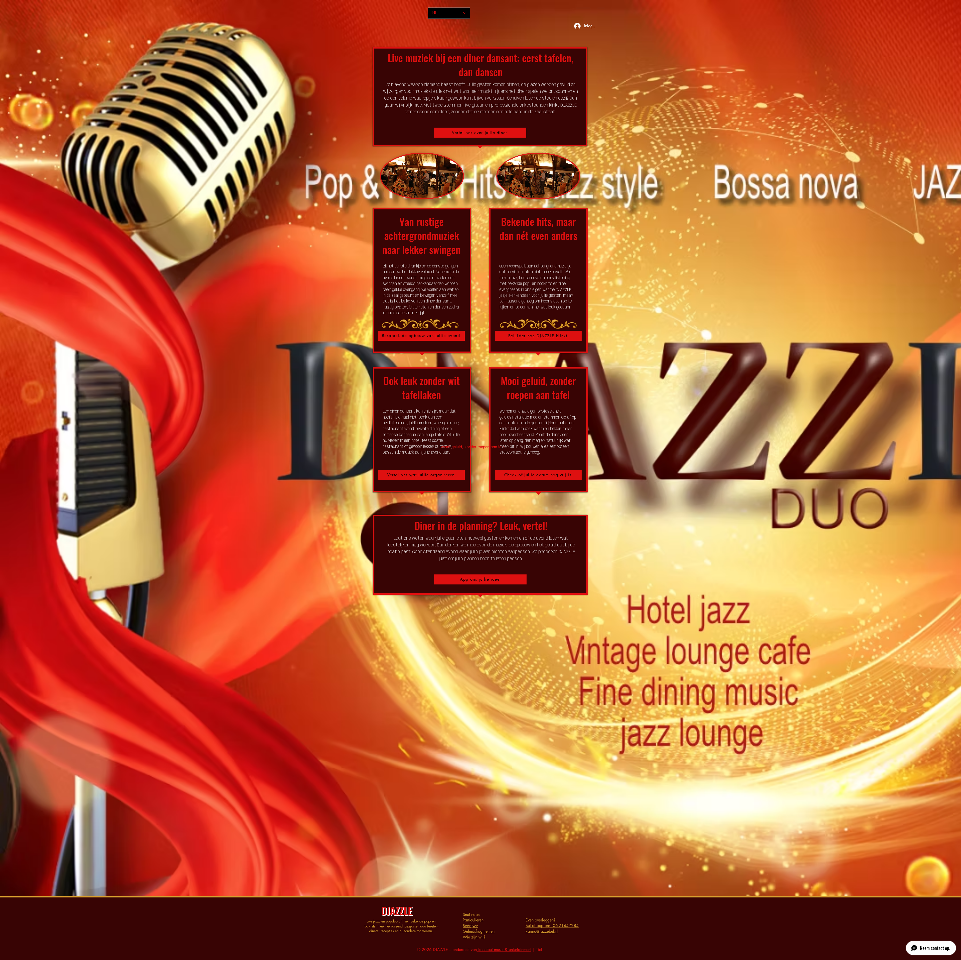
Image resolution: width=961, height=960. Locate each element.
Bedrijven (470, 925)
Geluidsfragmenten (479, 931)
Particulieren (473, 920)
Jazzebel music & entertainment (504, 949)
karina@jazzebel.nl (542, 931)
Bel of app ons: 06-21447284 (552, 925)
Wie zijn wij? (474, 937)
